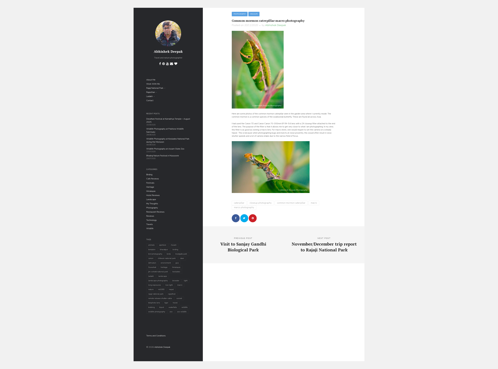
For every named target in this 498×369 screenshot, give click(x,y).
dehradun (152, 263)
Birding (149, 174)
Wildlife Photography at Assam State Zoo (165, 148)
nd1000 (161, 289)
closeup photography (261, 202)
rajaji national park (155, 294)
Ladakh (149, 96)
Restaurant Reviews (155, 211)
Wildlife (149, 228)
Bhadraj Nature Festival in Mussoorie (162, 155)
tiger (166, 303)
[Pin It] (253, 218)
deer (182, 258)
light (185, 280)
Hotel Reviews (153, 195)
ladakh (151, 276)
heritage (164, 267)
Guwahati (152, 267)
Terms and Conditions (156, 335)
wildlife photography (156, 311)
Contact (149, 100)
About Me (150, 79)
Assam (173, 245)
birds (169, 254)
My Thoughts (152, 203)
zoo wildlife (181, 311)
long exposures (154, 285)
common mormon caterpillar (291, 202)
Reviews (150, 216)
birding (175, 249)
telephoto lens (154, 303)
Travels (149, 224)
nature (151, 289)
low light (169, 285)
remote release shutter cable (160, 298)
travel (175, 303)
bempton (151, 249)
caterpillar (239, 202)
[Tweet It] (244, 218)
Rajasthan (150, 92)
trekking (151, 307)
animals (151, 245)
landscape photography (158, 280)
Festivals (150, 182)
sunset (179, 298)
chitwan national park (167, 258)
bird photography (155, 254)
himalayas (176, 267)
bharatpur (164, 249)
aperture (162, 245)
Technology (151, 220)
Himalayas (150, 191)
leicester (175, 280)
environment (166, 263)
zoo (171, 311)
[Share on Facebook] (236, 218)
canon (150, 258)
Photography (152, 207)
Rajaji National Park (154, 88)
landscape (162, 276)
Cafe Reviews (152, 178)
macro (179, 285)
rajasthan (172, 294)
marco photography (244, 207)
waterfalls (173, 307)
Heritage (150, 187)
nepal (171, 289)
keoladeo (176, 271)
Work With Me (153, 84)
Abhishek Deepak (168, 51)
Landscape (151, 199)
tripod (161, 307)
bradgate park (181, 254)
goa (177, 263)
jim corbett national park (158, 271)
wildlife (185, 307)
